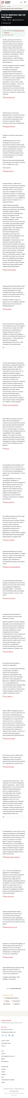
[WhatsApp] (6, 1035)
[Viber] (9, 1035)
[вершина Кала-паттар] (14, 933)
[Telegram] (2, 1035)
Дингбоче (16, 1004)
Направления (4, 1066)
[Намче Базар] (14, 315)
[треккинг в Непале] (14, 604)
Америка (3, 1074)
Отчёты (8, 6)
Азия (2, 1077)
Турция (3, 1072)
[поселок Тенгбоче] (14, 544)
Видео (3, 1059)
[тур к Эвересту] (14, 701)
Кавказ (3, 1082)
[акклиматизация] (14, 772)
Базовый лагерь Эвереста (11, 998)
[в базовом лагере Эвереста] (14, 862)
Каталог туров (5, 1040)
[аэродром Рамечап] (14, 129)
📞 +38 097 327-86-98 (7, 1029)
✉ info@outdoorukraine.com (8, 1032)
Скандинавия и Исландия (7, 1080)
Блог (2, 1051)
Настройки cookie (14, 1091)
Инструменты (4, 1061)
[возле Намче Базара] (14, 276)
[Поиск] (21, 2)
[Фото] (14, 354)
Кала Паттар (16, 1001)
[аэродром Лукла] (14, 175)
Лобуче (6, 1001)
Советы (3, 1053)
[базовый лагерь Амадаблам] (14, 572)
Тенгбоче (7, 1004)
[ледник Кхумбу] (14, 960)
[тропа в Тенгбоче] (14, 507)
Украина (3, 1069)
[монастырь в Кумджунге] (14, 410)
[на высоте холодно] (14, 745)
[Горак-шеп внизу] (14, 902)
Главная (3, 6)
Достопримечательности (8, 1056)
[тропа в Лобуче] (14, 656)
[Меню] (25, 2)
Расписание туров (6, 1043)
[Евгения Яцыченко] (14, 103)
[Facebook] (12, 1035)
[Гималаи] (14, 455)
